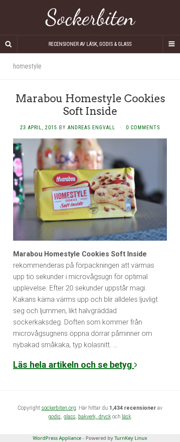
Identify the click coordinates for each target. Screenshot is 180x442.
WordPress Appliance (57, 438)
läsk (126, 417)
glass (69, 417)
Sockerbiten (90, 17)
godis (54, 417)
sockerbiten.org (59, 408)
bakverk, (88, 417)
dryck (104, 417)
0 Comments (143, 127)
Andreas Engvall (91, 127)
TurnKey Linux (130, 438)
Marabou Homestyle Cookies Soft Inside (90, 104)
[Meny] (171, 44)
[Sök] (8, 44)
